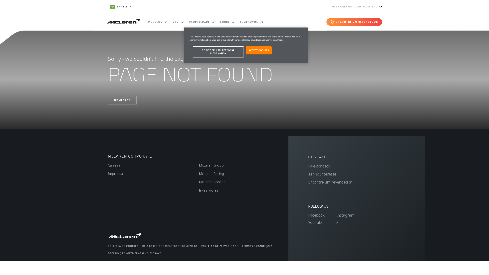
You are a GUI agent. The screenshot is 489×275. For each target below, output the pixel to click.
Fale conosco (319, 166)
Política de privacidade (219, 246)
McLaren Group (211, 165)
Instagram (345, 215)
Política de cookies (123, 246)
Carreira (114, 165)
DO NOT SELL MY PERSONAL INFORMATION (218, 51)
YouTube (315, 222)
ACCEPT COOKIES (259, 50)
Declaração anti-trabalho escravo (135, 253)
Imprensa (115, 173)
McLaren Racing (211, 173)
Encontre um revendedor (330, 182)
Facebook (316, 215)
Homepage (122, 100)
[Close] (302, 32)
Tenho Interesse (322, 174)
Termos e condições (257, 246)
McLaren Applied (212, 182)
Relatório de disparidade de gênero (170, 246)
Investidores (208, 190)
